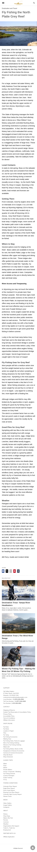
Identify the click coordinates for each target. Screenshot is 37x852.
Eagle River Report (9, 788)
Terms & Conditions (9, 718)
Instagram (6, 807)
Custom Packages (8, 775)
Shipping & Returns (9, 710)
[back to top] (32, 847)
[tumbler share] (18, 571)
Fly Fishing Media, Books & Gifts (13, 749)
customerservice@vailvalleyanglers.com (15, 697)
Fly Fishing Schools (9, 773)
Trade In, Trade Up (9, 828)
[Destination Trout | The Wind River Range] (18, 623)
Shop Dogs (6, 816)
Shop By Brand (7, 755)
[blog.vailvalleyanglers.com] (18, 3)
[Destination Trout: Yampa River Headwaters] (18, 590)
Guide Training (7, 777)
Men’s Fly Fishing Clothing (11, 743)
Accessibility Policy (8, 716)
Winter (5, 767)
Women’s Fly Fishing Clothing (12, 745)
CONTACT (6, 706)
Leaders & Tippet (8, 731)
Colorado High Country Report (12, 794)
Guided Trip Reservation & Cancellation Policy (17, 712)
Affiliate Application (9, 836)
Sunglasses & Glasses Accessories (13, 751)
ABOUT (5, 810)
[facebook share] (3, 571)
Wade (5, 763)
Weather (5, 824)
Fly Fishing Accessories (10, 737)
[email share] (10, 571)
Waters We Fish (8, 818)
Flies (4, 733)
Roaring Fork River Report (11, 792)
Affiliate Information (9, 720)
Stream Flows (7, 796)
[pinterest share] (14, 571)
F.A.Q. (5, 779)
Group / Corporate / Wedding (12, 771)
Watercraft (6, 747)
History (5, 814)
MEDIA (5, 799)
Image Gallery (7, 805)
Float (4, 765)
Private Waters (7, 769)
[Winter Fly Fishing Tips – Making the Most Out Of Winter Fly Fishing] (18, 656)
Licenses (6, 822)
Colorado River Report (10, 786)
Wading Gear (7, 739)
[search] (34, 3)
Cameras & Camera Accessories (13, 753)
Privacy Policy (7, 714)
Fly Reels (6, 729)
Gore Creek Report (9, 790)
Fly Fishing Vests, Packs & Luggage (14, 741)
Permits (5, 820)
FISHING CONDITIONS (10, 783)
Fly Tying (6, 735)
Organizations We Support (11, 826)
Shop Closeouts (8, 757)
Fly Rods (6, 727)
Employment (7, 830)
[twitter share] (7, 571)
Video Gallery (7, 803)
